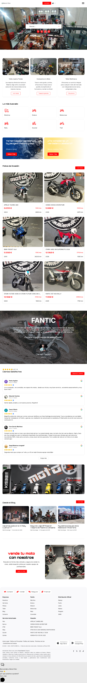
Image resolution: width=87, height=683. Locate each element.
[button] (43, 665)
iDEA (48, 646)
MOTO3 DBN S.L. (15, 646)
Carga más (43, 458)
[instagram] (45, 31)
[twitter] (41, 31)
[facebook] (38, 31)
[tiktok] (48, 31)
